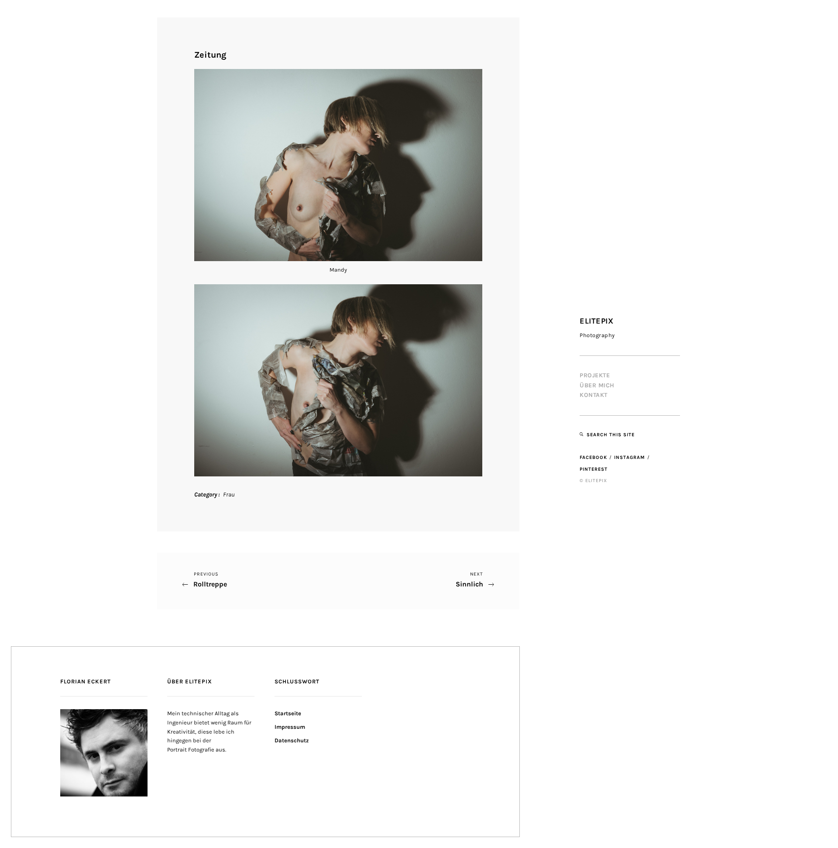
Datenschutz (292, 740)
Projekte (595, 375)
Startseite (288, 713)
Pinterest (594, 469)
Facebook (593, 457)
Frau (229, 494)
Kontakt (594, 395)
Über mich (597, 385)
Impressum (290, 727)
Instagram (629, 457)
